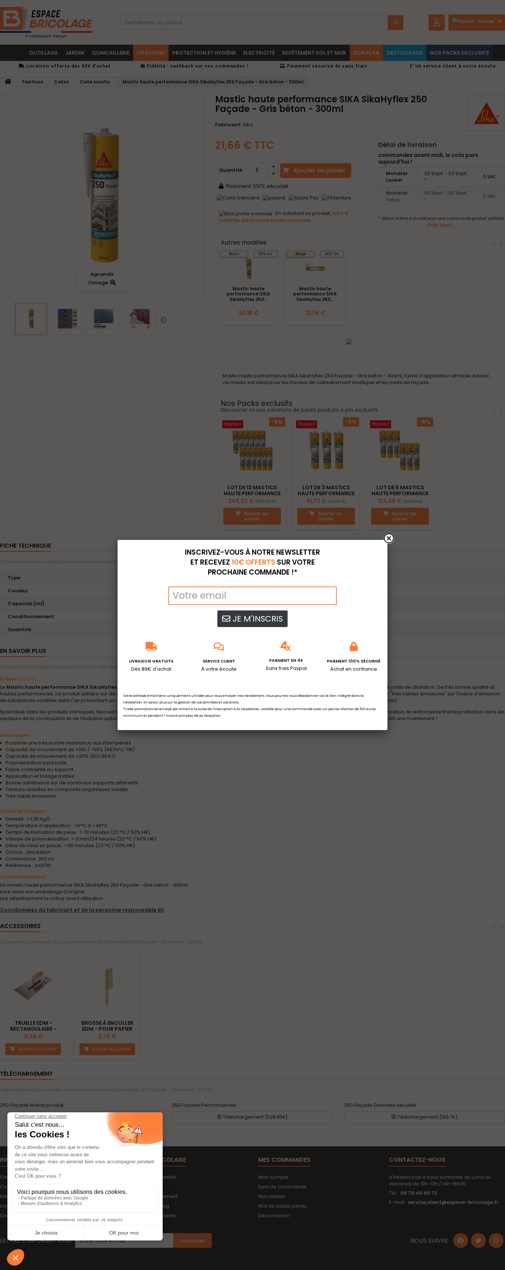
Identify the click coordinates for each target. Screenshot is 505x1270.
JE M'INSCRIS (256, 618)
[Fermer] (389, 538)
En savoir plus (155, 702)
